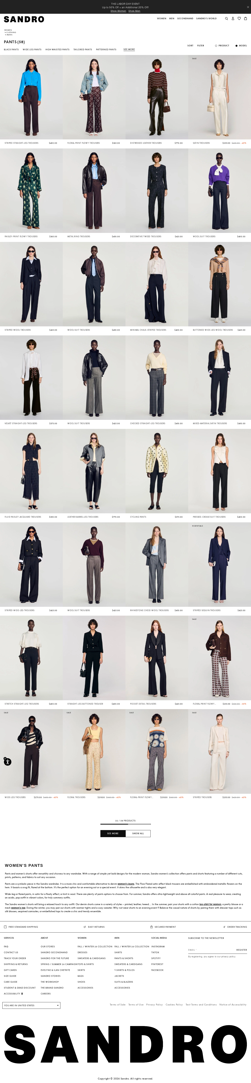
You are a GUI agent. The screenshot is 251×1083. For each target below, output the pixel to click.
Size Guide (10, 976)
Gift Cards (10, 970)
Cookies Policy (174, 1004)
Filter (200, 45)
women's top (18, 907)
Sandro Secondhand (54, 952)
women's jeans (126, 884)
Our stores (48, 946)
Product (224, 45)
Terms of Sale (118, 1004)
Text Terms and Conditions (201, 1004)
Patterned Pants (106, 49)
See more (129, 49)
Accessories (85, 988)
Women (8, 30)
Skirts (81, 970)
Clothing (11, 32)
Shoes (81, 982)
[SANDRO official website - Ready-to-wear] (24, 18)
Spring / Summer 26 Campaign (59, 964)
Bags (81, 976)
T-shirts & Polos (125, 970)
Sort (190, 45)
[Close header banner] (248, 7)
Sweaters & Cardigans (92, 958)
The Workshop (50, 982)
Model (243, 45)
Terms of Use (136, 1004)
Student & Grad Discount (20, 988)
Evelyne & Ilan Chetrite (55, 970)
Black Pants (11, 49)
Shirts (118, 952)
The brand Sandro (52, 988)
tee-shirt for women (210, 904)
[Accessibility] (7, 762)
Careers (46, 993)
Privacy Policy (154, 1004)
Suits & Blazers (124, 982)
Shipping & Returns (16, 964)
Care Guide (10, 982)
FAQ (6, 946)
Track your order (15, 958)
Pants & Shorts (124, 958)
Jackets (119, 976)
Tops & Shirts (86, 964)
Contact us (11, 952)
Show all (138, 833)
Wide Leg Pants (32, 49)
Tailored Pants (83, 49)
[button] (162, 20)
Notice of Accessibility (233, 1004)
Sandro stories (51, 976)
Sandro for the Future (55, 958)
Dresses (82, 952)
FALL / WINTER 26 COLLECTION (95, 946)
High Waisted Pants (57, 49)
